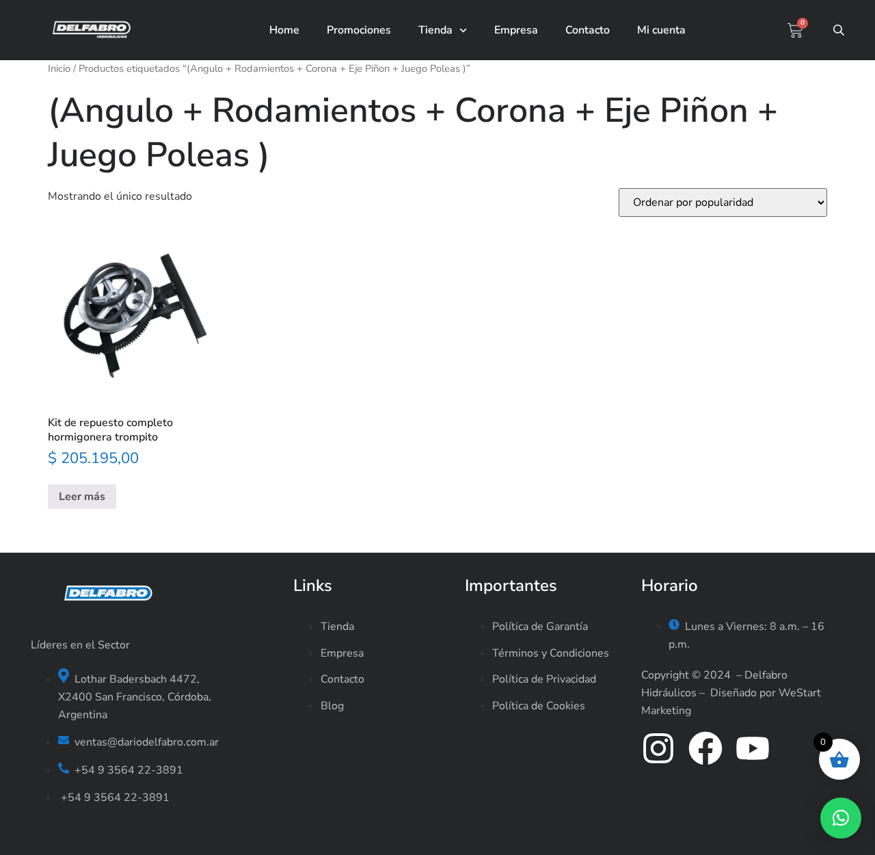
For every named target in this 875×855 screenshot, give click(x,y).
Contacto (587, 30)
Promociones (359, 30)
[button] (840, 818)
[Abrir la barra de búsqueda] (840, 30)
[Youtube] (753, 748)
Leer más (82, 496)
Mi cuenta (661, 30)
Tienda (435, 30)
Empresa (516, 30)
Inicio (59, 68)
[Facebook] (705, 748)
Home (284, 30)
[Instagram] (658, 748)
